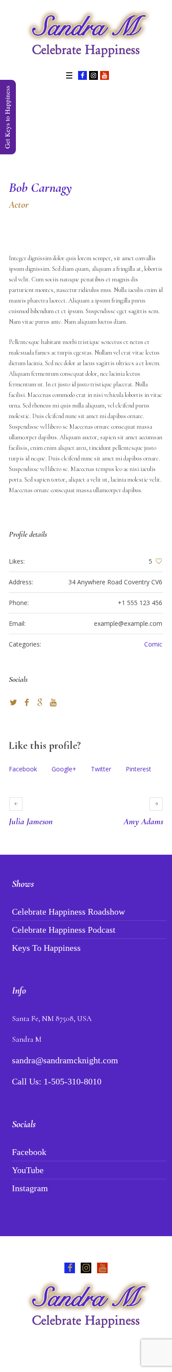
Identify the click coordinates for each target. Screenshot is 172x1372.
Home (50, 137)
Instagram (30, 1188)
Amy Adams (143, 821)
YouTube (28, 1170)
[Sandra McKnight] (86, 34)
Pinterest (138, 769)
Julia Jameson (31, 821)
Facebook (23, 769)
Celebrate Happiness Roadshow (68, 911)
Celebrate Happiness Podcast (64, 930)
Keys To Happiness (46, 948)
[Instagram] (93, 75)
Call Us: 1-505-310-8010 (56, 1081)
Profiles (76, 137)
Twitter (101, 769)
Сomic (153, 644)
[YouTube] (104, 75)
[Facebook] (82, 75)
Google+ (64, 769)
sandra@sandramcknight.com (65, 1060)
